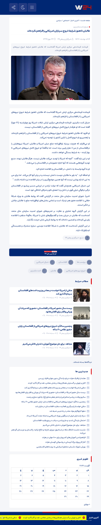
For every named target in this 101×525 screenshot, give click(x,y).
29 (88, 496)
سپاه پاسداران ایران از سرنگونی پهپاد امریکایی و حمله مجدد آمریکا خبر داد (56, 415)
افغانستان (63, 262)
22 (88, 491)
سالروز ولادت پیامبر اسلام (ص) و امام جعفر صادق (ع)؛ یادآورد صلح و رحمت (56, 397)
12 (43, 480)
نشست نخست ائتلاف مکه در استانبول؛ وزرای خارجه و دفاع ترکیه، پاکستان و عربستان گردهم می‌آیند (48, 431)
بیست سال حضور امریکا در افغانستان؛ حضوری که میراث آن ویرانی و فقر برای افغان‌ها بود (45, 310)
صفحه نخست (85, 20)
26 (43, 491)
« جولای (87, 504)
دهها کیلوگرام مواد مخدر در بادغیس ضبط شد (67, 411)
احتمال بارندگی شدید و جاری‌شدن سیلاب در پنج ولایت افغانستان (59, 420)
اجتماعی (66, 20)
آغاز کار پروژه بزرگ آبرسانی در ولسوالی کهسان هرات (65, 442)
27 (31, 491)
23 (76, 491)
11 (54, 480)
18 (54, 486)
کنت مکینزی (35, 270)
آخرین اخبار (75, 20)
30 (76, 496)
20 (32, 486)
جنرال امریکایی (42, 262)
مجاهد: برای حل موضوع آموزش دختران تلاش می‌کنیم (47, 344)
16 (77, 486)
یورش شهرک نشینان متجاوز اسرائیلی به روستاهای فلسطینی (61, 446)
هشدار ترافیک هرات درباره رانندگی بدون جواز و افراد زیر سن (62, 378)
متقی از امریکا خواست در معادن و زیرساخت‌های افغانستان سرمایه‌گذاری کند (45, 292)
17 (65, 486)
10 (65, 480)
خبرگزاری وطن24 (64, 39)
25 (54, 491)
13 (32, 480)
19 (43, 486)
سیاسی (58, 20)
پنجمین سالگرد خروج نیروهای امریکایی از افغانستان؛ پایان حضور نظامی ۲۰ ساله (45, 327)
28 (20, 491)
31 (65, 496)
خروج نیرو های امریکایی (76, 270)
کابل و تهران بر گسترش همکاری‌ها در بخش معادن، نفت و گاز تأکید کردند (57, 517)
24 (65, 491)
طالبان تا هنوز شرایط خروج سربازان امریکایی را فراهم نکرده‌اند (58, 31)
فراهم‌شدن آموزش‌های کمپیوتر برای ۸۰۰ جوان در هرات (64, 437)
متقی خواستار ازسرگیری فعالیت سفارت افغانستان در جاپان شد (60, 406)
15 (88, 486)
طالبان (53, 270)
